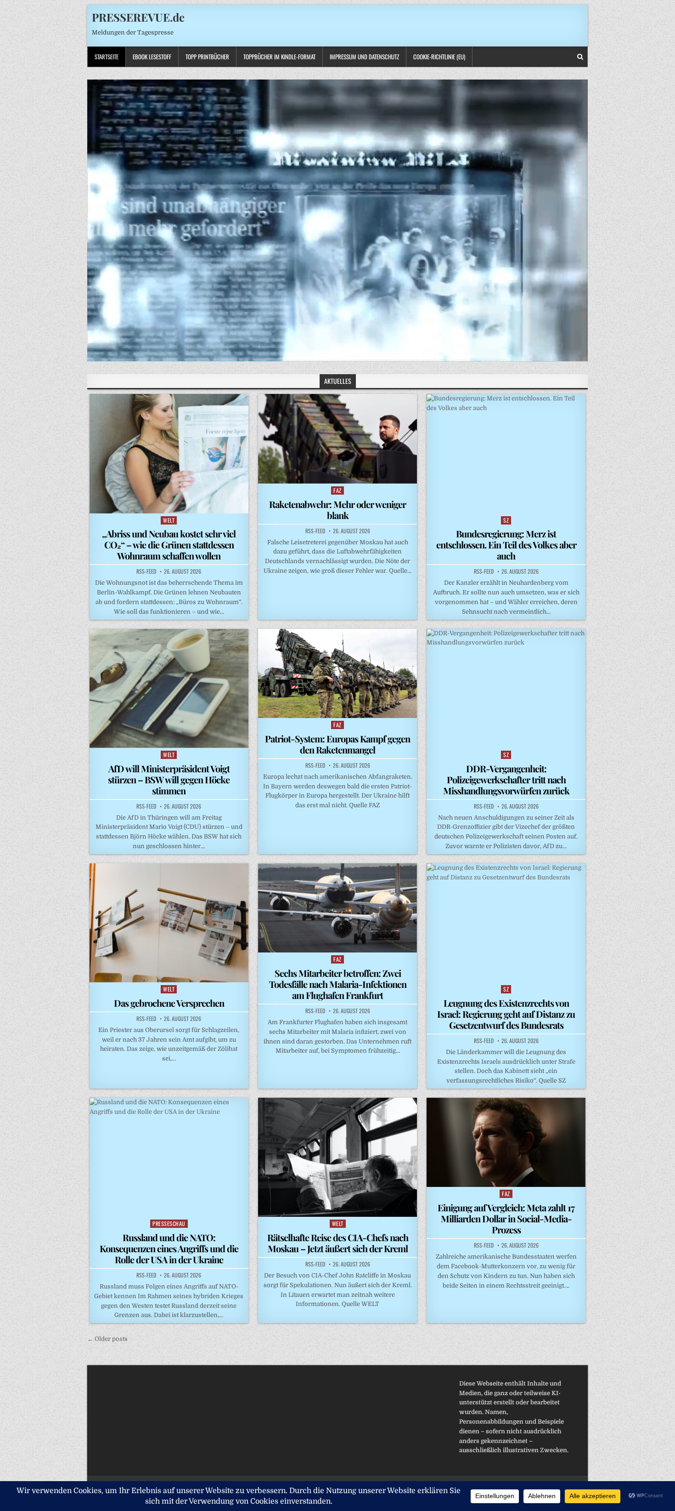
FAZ (337, 490)
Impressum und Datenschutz (364, 56)
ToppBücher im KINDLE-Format (279, 56)
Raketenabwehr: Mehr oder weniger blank (337, 509)
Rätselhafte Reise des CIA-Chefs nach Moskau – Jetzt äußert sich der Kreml (337, 1242)
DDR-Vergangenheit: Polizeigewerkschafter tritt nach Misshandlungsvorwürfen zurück (506, 779)
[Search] (580, 56)
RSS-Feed (146, 571)
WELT (168, 520)
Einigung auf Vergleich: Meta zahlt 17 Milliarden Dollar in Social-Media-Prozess (506, 1218)
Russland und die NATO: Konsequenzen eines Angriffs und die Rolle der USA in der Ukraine (169, 1248)
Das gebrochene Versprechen (169, 1003)
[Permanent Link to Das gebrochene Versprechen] (169, 922)
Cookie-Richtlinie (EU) (439, 56)
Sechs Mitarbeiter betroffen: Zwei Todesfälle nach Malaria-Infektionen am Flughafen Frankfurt (337, 984)
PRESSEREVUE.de (138, 17)
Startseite (106, 56)
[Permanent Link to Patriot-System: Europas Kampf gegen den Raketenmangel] (337, 673)
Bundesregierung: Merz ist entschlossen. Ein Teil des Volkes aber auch (506, 544)
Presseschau (169, 1223)
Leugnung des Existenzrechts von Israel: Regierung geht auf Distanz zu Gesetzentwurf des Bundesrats (506, 1014)
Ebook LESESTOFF (152, 56)
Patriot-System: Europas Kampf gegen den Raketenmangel (337, 744)
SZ (506, 520)
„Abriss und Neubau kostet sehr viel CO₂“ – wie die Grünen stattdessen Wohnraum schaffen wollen (169, 544)
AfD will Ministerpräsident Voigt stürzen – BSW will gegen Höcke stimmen (169, 779)
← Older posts (107, 1338)
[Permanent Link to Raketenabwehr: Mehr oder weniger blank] (337, 438)
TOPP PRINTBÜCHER (207, 56)
